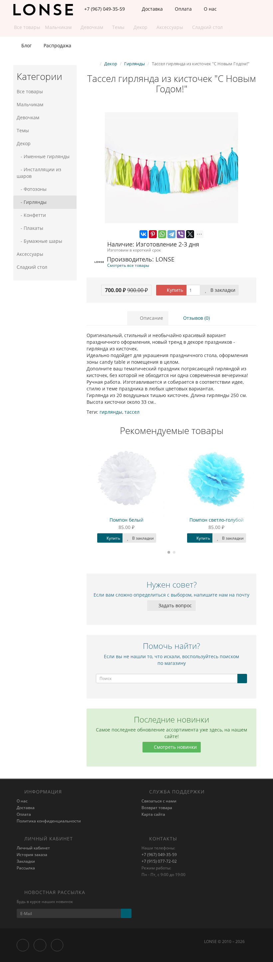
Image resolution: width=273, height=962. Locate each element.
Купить (174, 290)
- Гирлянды (32, 202)
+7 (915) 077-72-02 (159, 861)
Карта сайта (153, 814)
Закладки (26, 861)
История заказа (32, 854)
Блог (26, 45)
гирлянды (111, 412)
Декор (24, 143)
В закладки (222, 290)
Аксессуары (30, 254)
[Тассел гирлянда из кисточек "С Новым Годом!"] (171, 168)
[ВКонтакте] (143, 234)
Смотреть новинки (174, 747)
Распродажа (56, 45)
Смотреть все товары (128, 265)
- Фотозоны (32, 189)
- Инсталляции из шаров (39, 172)
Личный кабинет (33, 848)
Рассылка (26, 868)
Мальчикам (30, 104)
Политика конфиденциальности (49, 821)
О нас (209, 9)
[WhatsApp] (162, 234)
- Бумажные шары (39, 241)
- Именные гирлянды (43, 156)
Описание (150, 318)
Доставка (151, 9)
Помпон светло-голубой (216, 520)
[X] (190, 234)
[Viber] (181, 234)
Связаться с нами (158, 801)
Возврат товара (156, 807)
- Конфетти (31, 215)
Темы (23, 130)
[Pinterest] (153, 234)
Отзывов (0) (196, 318)
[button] (226, 27)
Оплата (182, 9)
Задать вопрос (174, 605)
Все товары (30, 91)
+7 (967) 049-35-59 (159, 854)
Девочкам (28, 117)
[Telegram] (171, 234)
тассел (132, 412)
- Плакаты (30, 228)
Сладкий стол (32, 267)
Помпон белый (126, 520)
